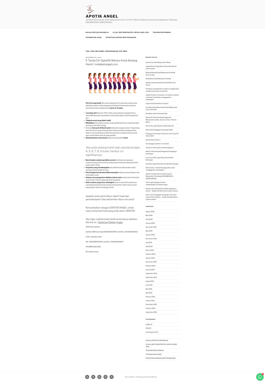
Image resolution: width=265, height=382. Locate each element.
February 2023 (150, 266)
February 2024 (150, 254)
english (148, 324)
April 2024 (149, 246)
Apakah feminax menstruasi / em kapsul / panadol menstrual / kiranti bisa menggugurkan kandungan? (162, 97)
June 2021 (149, 285)
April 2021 (149, 293)
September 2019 (151, 312)
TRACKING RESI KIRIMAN (162, 32)
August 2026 (150, 211)
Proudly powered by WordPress (146, 377)
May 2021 (149, 289)
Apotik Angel (102, 16)
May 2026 (149, 215)
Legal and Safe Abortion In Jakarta (157, 103)
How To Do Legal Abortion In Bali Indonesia (160, 126)
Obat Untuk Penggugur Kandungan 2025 (159, 130)
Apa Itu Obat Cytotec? (153, 140)
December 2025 (151, 227)
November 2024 (151, 238)
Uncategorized (150, 332)
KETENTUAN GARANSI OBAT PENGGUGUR (121, 37)
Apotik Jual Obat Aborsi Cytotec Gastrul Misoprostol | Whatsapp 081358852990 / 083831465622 (160, 176)
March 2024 (150, 250)
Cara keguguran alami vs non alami (157, 143)
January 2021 (150, 300)
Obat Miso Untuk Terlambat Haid (156, 113)
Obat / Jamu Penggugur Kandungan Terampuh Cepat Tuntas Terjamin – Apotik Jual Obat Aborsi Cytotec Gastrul (162, 197)
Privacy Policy (129, 377)
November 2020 (151, 304)
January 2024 (150, 258)
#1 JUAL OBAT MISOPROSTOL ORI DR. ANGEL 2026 (131, 32)
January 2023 (150, 269)
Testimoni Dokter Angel (110, 222)
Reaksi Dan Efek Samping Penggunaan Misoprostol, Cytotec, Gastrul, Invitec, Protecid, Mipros (161, 119)
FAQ (147, 328)
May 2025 (149, 231)
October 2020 (150, 308)
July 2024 (149, 242)
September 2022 (151, 273)
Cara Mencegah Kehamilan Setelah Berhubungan (162, 164)
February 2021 (150, 297)
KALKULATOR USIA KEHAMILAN (97, 32)
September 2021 (151, 277)
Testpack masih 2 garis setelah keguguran (159, 147)
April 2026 (149, 219)
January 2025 (150, 235)
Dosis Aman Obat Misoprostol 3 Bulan (158, 62)
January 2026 (150, 223)
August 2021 (150, 281)
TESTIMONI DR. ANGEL (94, 37)
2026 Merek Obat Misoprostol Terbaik (158, 78)
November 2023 (151, 262)
